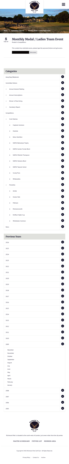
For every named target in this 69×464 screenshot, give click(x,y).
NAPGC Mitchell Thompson (21, 155)
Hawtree (15, 131)
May (8, 372)
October (9, 356)
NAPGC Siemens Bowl (19, 161)
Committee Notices (11, 83)
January (9, 385)
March (9, 379)
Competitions (22, 42)
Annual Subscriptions (15, 95)
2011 (7, 332)
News (7, 227)
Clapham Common (18, 125)
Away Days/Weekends (12, 77)
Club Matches (13, 119)
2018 (7, 290)
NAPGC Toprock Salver (20, 167)
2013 (7, 320)
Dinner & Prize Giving (15, 101)
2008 (7, 391)
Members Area (50, 441)
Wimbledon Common (19, 221)
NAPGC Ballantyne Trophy (20, 143)
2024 (7, 254)
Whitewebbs (16, 179)
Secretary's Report (14, 107)
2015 (7, 308)
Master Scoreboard (21, 441)
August (9, 363)
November (10, 353)
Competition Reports (17, 31)
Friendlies (12, 185)
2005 (7, 409)
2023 (7, 260)
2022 (7, 266)
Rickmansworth (17, 209)
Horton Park (16, 197)
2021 (7, 272)
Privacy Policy (26, 457)
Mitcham (15, 203)
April (8, 375)
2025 (7, 248)
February (10, 382)
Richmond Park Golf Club (34, 7)
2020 (7, 278)
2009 (7, 344)
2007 (7, 397)
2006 (7, 403)
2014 (7, 314)
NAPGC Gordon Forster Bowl (21, 149)
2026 (7, 242)
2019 (7, 284)
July (8, 366)
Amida (15, 191)
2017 (7, 296)
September (10, 359)
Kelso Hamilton (17, 137)
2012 (7, 326)
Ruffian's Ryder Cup (19, 215)
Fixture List (37, 441)
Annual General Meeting (16, 89)
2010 (7, 338)
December (10, 350)
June (8, 369)
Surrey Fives (16, 173)
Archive (43, 457)
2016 (7, 302)
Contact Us (36, 457)
